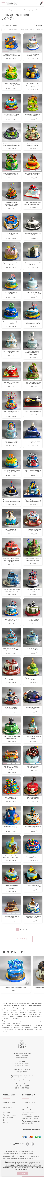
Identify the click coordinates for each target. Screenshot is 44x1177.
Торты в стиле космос (10, 29)
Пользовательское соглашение (29, 1113)
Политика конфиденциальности (29, 1106)
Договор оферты (28, 1102)
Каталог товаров (9, 1102)
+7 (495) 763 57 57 (22, 1065)
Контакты (6, 1122)
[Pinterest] (32, 1144)
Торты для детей (30, 10)
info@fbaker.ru (22, 1072)
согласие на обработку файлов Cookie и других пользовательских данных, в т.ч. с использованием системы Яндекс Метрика (22, 1165)
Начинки (6, 1105)
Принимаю (22, 1173)
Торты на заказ (14, 10)
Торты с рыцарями (27, 29)
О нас (5, 1120)
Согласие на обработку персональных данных (30, 1117)
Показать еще (22, 939)
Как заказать (7, 1110)
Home (4, 10)
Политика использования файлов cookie (31, 1122)
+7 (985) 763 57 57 (22, 1063)
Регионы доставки (9, 1115)
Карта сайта (26, 1109)
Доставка (6, 1112)
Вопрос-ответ (8, 1117)
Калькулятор (7, 1107)
